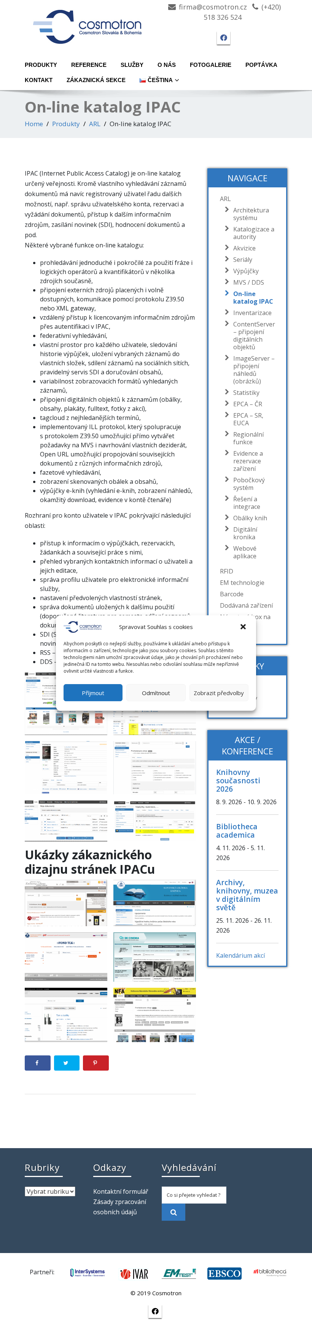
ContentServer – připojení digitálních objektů (254, 335)
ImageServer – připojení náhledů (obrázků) (254, 370)
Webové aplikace (244, 552)
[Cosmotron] (87, 23)
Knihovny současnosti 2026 (238, 780)
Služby (132, 65)
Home (34, 123)
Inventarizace (252, 313)
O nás (167, 65)
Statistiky (246, 392)
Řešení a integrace (246, 502)
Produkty (41, 65)
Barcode (232, 594)
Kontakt (39, 80)
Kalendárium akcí (240, 955)
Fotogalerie (210, 65)
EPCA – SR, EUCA (248, 419)
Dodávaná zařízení (246, 605)
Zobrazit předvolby (219, 693)
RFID (226, 571)
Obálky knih (250, 518)
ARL (94, 123)
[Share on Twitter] (67, 1063)
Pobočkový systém (249, 483)
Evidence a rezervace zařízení (248, 461)
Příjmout (93, 693)
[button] (243, 627)
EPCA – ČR (247, 404)
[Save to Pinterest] (96, 1063)
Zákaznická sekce (96, 80)
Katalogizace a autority (253, 233)
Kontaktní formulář (120, 1191)
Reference (89, 65)
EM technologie (242, 582)
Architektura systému (251, 214)
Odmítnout (156, 693)
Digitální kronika (245, 533)
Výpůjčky (246, 271)
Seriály (242, 259)
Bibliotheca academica (237, 830)
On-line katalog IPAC (253, 297)
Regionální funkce (248, 438)
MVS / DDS (248, 282)
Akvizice (244, 248)
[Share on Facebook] (38, 1063)
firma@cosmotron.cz (213, 6)
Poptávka (261, 65)
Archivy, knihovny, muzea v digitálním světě (247, 895)
